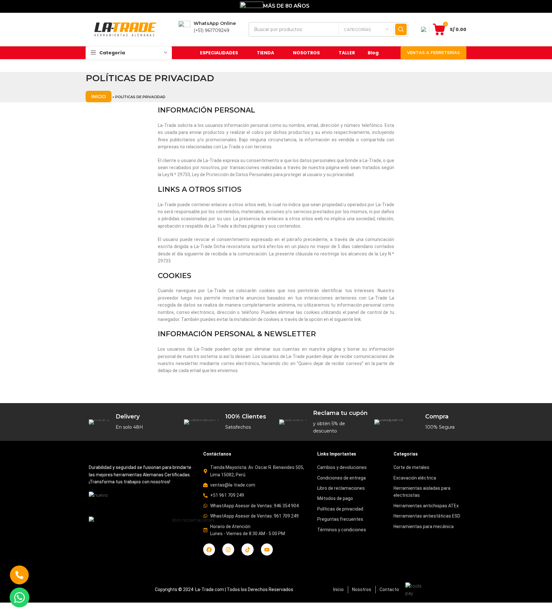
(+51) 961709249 (211, 30)
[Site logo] (125, 29)
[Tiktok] (247, 549)
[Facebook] (209, 549)
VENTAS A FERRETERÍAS (433, 52)
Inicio (98, 96)
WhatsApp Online (215, 23)
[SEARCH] (401, 29)
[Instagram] (228, 549)
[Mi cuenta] (423, 29)
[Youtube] (267, 549)
